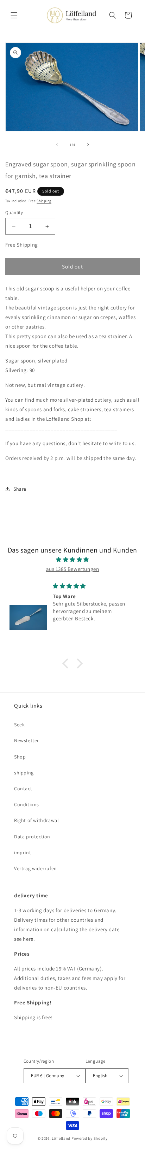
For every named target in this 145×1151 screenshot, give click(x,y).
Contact (23, 788)
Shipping (44, 201)
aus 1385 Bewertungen (72, 569)
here (28, 938)
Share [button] (19, 489)
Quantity (14, 212)
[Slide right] (88, 144)
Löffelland (61, 1138)
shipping (24, 772)
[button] (14, 15)
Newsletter (26, 740)
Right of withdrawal (36, 820)
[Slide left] (57, 144)
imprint (22, 852)
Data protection (32, 836)
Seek (19, 724)
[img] (72, 559)
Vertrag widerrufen (35, 868)
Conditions (26, 804)
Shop (20, 757)
